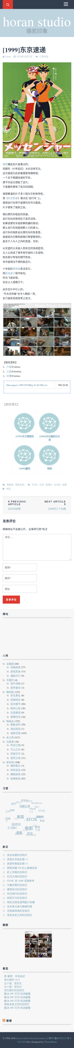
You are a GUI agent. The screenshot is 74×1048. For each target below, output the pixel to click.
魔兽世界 (25, 805)
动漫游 (10, 663)
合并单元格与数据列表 (19, 906)
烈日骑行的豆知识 (17, 893)
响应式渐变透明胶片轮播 (21, 902)
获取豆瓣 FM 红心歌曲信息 (22, 867)
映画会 (10, 484)
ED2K (35, 484)
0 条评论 (44, 56)
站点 (22, 828)
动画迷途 (15, 667)
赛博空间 (15, 717)
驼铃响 (10, 762)
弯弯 (15, 816)
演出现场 (15, 728)
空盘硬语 (15, 712)
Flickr (34, 811)
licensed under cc (38, 1038)
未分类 (10, 737)
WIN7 (25, 818)
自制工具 (27, 807)
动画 (8, 817)
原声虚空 (15, 687)
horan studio (37, 21)
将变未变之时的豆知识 (19, 915)
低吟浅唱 (15, 683)
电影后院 (19, 484)
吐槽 (8, 376)
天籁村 (10, 680)
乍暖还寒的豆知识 (17, 885)
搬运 (38, 808)
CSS (13, 810)
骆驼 (5, 164)
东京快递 (13, 198)
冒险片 (20, 801)
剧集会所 (15, 724)
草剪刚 (16, 268)
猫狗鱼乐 (15, 765)
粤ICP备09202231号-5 (60, 1038)
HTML (43, 813)
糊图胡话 (15, 774)
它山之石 (15, 749)
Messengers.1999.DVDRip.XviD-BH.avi (26, 385)
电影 (64, 484)
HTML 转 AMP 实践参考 (20, 880)
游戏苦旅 (15, 671)
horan (8, 56)
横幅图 (40, 817)
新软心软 (15, 708)
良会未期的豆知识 (17, 855)
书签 (8, 488)
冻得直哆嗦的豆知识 (18, 910)
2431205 (21, 1041)
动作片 (16, 825)
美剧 (41, 822)
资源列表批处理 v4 (17, 863)
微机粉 (10, 692)
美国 (21, 818)
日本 (41, 484)
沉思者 (10, 741)
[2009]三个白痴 (55, 505)
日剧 (33, 825)
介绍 (8, 366)
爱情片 (48, 484)
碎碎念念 (15, 770)
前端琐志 (15, 699)
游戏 (28, 834)
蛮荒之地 (15, 758)
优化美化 (15, 695)
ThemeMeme (50, 1041)
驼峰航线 (15, 778)
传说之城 (15, 745)
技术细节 (15, 704)
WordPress (38, 805)
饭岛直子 (10, 273)
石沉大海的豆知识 (17, 876)
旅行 (13, 807)
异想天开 (15, 753)
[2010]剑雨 (17, 505)
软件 (37, 829)
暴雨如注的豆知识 (17, 889)
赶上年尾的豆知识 (17, 872)
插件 (15, 803)
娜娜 (9, 1020)
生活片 (57, 484)
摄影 (18, 832)
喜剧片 (40, 820)
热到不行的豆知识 (17, 898)
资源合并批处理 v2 (17, 859)
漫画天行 (15, 675)
